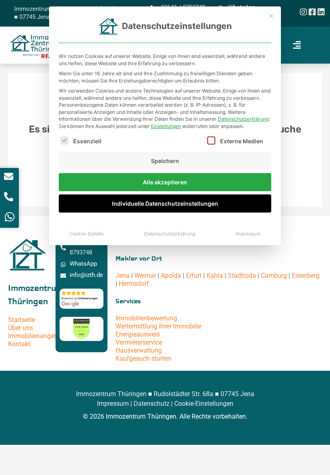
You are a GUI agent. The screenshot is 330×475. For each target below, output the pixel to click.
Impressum (248, 234)
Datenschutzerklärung (243, 119)
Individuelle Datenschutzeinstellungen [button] (165, 203)
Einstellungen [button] (166, 126)
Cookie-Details (86, 234)
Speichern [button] (165, 160)
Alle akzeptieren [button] (165, 182)
